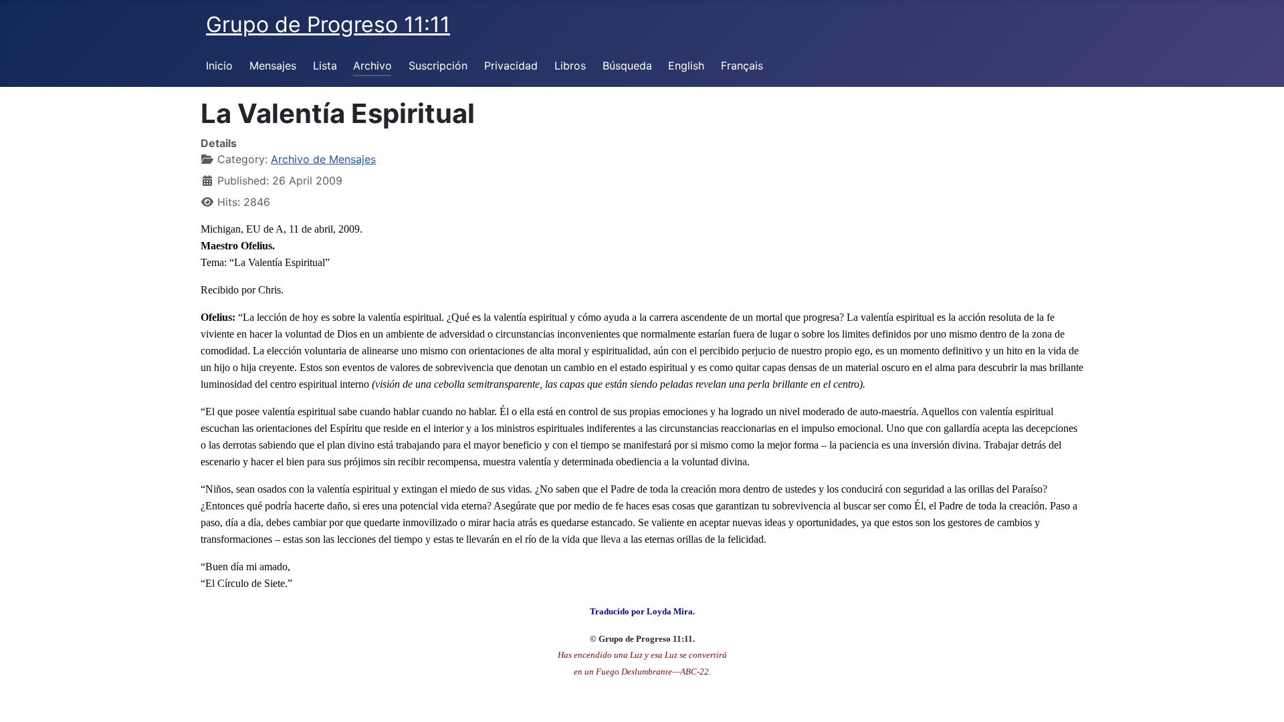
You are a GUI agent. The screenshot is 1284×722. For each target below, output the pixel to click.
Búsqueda (627, 65)
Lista (325, 65)
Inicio (219, 65)
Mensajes (272, 65)
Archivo (372, 65)
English (686, 65)
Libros (570, 65)
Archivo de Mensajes (323, 159)
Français (742, 65)
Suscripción (438, 65)
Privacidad (511, 65)
